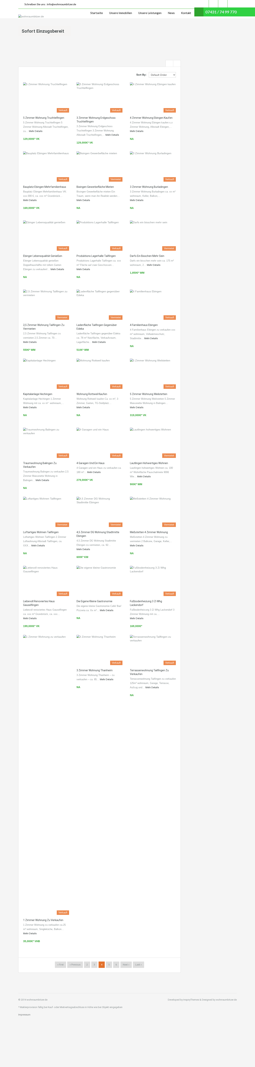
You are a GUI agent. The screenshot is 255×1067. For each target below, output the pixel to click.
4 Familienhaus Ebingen (144, 324)
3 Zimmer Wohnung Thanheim (95, 670)
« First (60, 964)
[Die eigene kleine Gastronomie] (99, 581)
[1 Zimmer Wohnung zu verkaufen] (46, 775)
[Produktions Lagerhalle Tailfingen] (99, 235)
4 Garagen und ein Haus (91, 463)
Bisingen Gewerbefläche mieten (95, 186)
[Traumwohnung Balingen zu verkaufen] (46, 443)
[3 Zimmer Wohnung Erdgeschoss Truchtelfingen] (99, 97)
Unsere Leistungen (149, 13)
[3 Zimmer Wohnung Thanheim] (99, 650)
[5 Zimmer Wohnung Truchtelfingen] (46, 97)
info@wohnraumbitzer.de (61, 4)
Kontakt (186, 13)
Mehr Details (35, 131)
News (171, 13)
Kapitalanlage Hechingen (37, 394)
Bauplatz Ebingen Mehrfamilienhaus (44, 186)
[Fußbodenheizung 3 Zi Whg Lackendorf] (153, 581)
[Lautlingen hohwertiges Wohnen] (153, 443)
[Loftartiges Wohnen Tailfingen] (46, 512)
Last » (138, 964)
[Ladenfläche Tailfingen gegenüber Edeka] (99, 305)
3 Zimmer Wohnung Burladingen (149, 186)
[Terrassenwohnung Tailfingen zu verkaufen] (153, 650)
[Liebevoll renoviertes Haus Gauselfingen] (46, 581)
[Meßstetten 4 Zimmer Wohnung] (153, 512)
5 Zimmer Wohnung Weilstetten (148, 394)
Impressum (24, 1014)
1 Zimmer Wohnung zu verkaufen (43, 920)
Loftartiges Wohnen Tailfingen (41, 532)
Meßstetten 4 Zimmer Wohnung (149, 532)
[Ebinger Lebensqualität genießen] (46, 235)
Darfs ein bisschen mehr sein (147, 255)
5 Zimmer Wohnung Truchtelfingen (43, 117)
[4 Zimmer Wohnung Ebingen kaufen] (153, 97)
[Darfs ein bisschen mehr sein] (153, 235)
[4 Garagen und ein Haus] (99, 443)
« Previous (75, 964)
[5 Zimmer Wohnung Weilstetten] (153, 374)
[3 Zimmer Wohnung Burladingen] (153, 166)
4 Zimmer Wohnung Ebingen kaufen (151, 117)
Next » (126, 964)
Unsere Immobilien (120, 13)
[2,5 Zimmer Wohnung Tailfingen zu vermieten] (46, 305)
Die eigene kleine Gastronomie (94, 601)
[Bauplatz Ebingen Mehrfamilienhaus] (46, 166)
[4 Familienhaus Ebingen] (153, 305)
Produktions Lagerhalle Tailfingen (96, 255)
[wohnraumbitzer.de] (31, 16)
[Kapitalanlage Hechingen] (46, 374)
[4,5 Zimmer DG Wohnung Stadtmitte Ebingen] (99, 512)
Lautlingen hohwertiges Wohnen (149, 463)
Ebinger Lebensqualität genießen (42, 255)
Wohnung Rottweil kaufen (92, 394)
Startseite (96, 13)
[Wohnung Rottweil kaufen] (99, 374)
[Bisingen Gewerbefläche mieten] (99, 166)
